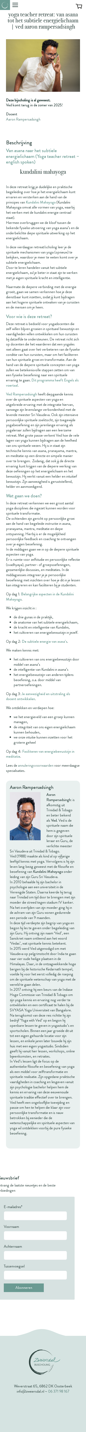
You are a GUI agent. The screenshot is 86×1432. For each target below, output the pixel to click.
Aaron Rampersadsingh (23, 119)
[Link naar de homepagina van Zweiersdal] (5, 5)
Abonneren (23, 1287)
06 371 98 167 (58, 1391)
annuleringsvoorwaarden (35, 765)
